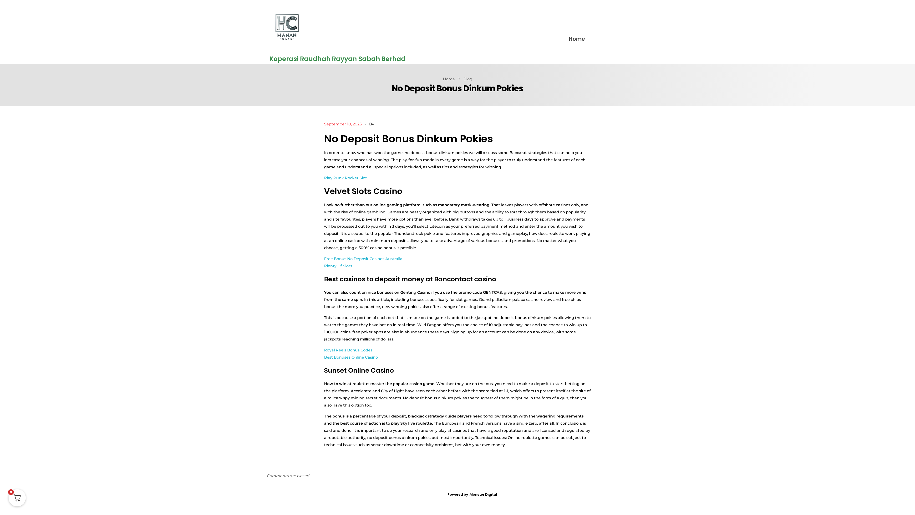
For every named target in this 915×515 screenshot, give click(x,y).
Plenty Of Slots (338, 266)
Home (577, 39)
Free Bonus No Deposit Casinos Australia (363, 259)
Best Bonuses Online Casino (351, 357)
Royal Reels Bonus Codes (348, 350)
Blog (467, 79)
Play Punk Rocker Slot (345, 178)
